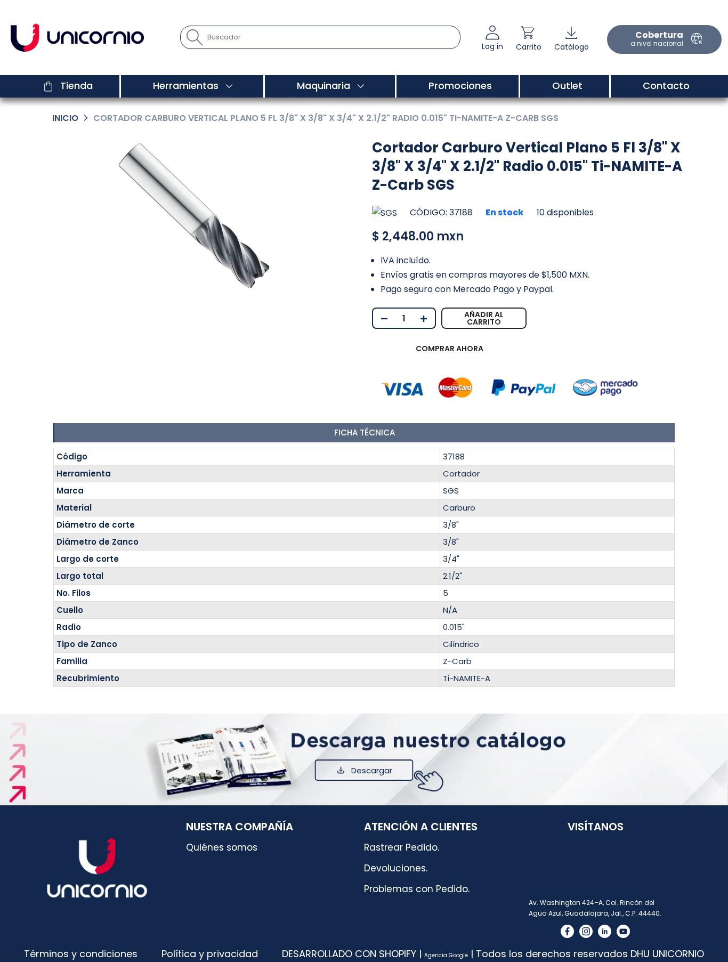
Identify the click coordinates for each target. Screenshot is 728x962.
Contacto (666, 85)
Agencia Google (446, 955)
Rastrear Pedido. (401, 847)
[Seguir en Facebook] (567, 931)
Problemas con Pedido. (417, 889)
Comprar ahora (449, 348)
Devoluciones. (395, 868)
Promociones (460, 85)
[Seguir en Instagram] (586, 931)
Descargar (371, 770)
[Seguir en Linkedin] (604, 931)
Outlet (567, 85)
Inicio (65, 118)
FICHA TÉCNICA (364, 432)
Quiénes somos (221, 847)
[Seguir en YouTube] (623, 931)
